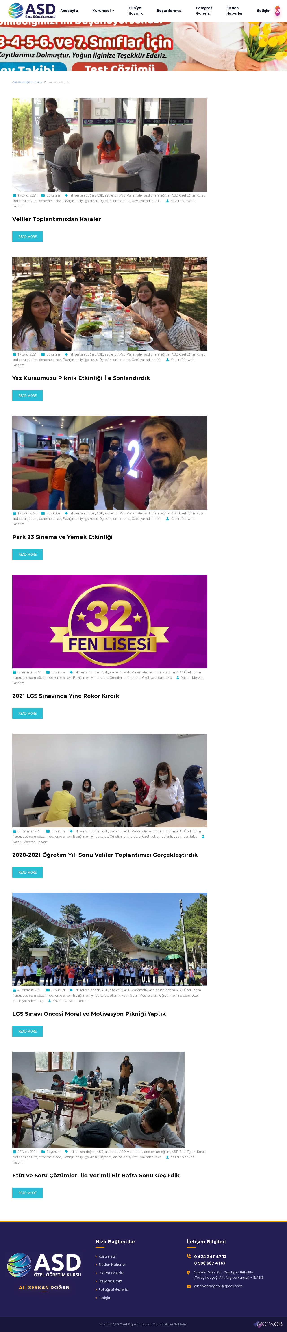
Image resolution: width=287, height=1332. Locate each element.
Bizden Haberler (112, 1264)
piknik (16, 1001)
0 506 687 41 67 (210, 1263)
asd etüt (111, 195)
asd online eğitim (157, 195)
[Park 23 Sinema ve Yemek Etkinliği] (109, 462)
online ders (121, 201)
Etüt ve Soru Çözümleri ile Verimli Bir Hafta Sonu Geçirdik (96, 1175)
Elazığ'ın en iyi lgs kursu (80, 201)
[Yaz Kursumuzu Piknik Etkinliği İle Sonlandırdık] (109, 304)
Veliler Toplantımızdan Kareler (56, 219)
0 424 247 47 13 (210, 1256)
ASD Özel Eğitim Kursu (188, 195)
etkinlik (115, 996)
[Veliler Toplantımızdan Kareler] (109, 145)
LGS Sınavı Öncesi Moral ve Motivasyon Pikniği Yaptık (89, 1014)
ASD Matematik (130, 195)
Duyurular (53, 195)
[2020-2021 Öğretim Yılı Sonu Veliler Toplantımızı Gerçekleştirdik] (109, 780)
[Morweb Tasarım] (268, 1324)
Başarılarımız (110, 1281)
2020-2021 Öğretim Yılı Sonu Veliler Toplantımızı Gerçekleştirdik (105, 855)
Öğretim (106, 201)
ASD (100, 195)
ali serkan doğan (82, 195)
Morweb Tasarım (36, 842)
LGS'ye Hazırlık (111, 1273)
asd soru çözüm (24, 201)
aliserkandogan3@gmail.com (218, 1286)
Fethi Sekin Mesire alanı (140, 996)
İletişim (105, 1297)
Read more (28, 237)
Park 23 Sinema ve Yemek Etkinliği (62, 537)
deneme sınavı (50, 201)
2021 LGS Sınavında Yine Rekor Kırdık (65, 696)
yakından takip (151, 201)
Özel (135, 201)
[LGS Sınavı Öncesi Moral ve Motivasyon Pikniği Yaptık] (109, 939)
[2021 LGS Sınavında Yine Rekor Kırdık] (109, 621)
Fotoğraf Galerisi (114, 1289)
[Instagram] (277, 11)
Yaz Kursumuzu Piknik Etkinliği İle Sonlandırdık (81, 378)
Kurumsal (107, 1256)
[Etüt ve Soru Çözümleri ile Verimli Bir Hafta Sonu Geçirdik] (98, 1100)
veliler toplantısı (162, 837)
